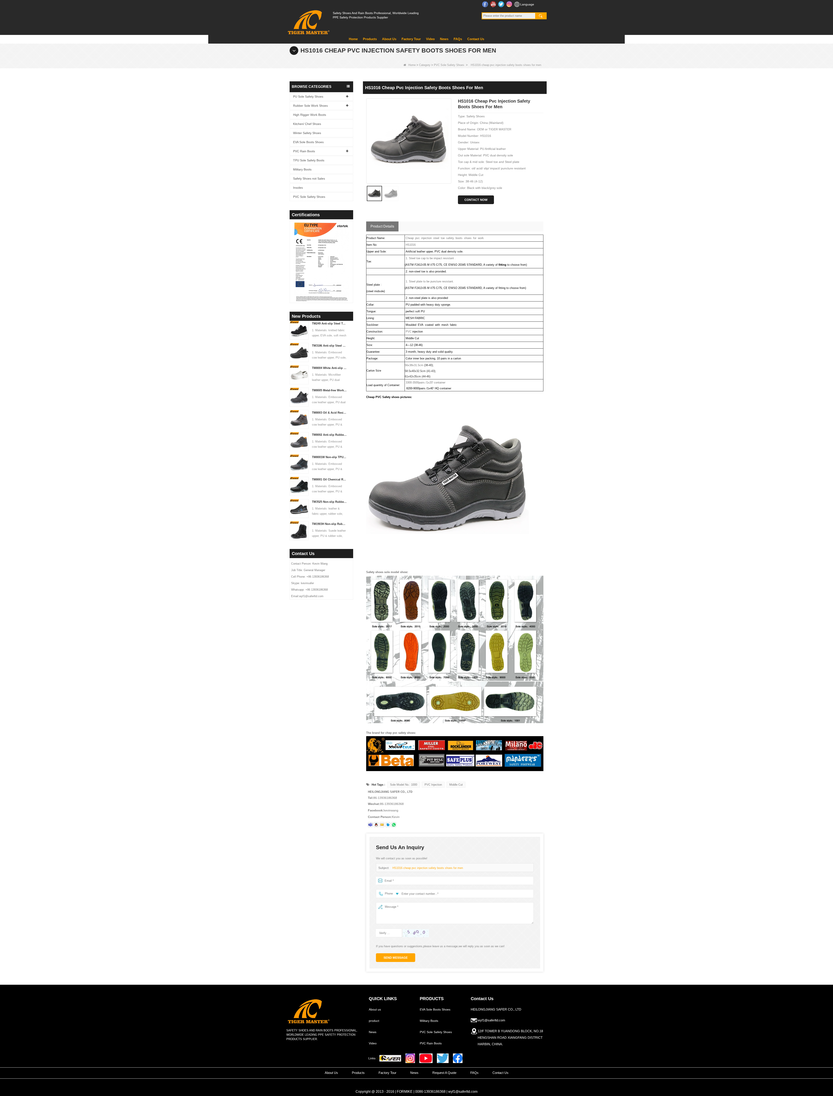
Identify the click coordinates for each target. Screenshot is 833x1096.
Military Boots (302, 169)
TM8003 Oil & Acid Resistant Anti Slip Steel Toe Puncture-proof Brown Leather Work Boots (329, 412)
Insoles (298, 187)
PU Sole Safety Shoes (308, 96)
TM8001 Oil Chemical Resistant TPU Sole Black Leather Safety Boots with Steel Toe (329, 479)
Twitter (501, 4)
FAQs (458, 39)
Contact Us (475, 39)
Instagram (509, 4)
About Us (389, 39)
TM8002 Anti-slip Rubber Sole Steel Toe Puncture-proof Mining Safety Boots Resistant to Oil (329, 434)
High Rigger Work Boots (309, 114)
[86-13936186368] (393, 824)
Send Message (396, 957)
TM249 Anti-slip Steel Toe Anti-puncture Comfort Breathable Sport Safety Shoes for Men (329, 323)
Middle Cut (456, 784)
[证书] (321, 262)
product (374, 1020)
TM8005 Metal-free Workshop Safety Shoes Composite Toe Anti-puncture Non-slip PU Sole (329, 390)
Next (351, 255)
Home (353, 39)
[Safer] (390, 1058)
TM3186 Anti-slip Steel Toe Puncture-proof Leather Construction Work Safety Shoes (329, 345)
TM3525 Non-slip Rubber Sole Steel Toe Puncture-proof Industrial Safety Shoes (329, 501)
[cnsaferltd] (387, 824)
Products (370, 39)
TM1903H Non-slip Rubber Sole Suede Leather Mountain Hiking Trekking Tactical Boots (329, 524)
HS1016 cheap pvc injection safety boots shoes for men (427, 868)
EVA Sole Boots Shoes (308, 142)
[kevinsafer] (370, 824)
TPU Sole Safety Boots (308, 160)
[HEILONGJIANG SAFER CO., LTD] (308, 20)
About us (375, 1009)
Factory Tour (411, 39)
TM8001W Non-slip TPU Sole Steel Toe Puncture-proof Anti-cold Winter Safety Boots (329, 457)
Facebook (485, 4)
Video (430, 39)
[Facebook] (457, 1058)
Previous (291, 255)
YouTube (493, 4)
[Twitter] (443, 1058)
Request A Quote (444, 1073)
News (444, 39)
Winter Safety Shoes (307, 133)
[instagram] (410, 1058)
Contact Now (475, 200)
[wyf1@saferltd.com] (382, 824)
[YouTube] (426, 1058)
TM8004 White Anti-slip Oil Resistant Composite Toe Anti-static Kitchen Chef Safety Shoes (329, 368)
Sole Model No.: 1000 (403, 784)
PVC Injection (433, 784)
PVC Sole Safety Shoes (449, 65)
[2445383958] (376, 824)
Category (424, 65)
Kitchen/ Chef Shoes (307, 124)
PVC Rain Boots (304, 151)
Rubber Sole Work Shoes (310, 105)
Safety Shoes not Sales (309, 178)
